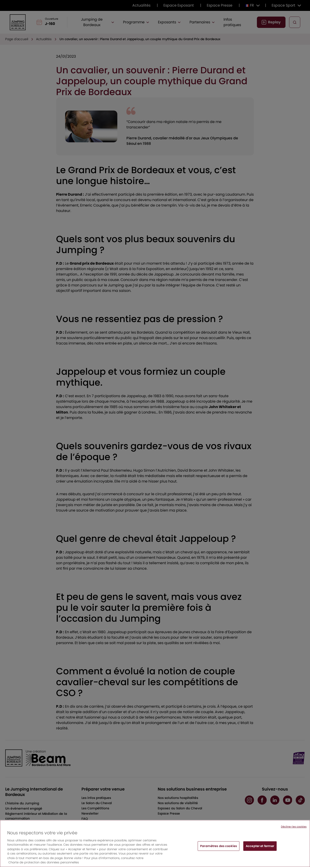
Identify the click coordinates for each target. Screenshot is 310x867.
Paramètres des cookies (218, 846)
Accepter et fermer (260, 846)
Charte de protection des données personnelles (43, 862)
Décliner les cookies (294, 826)
